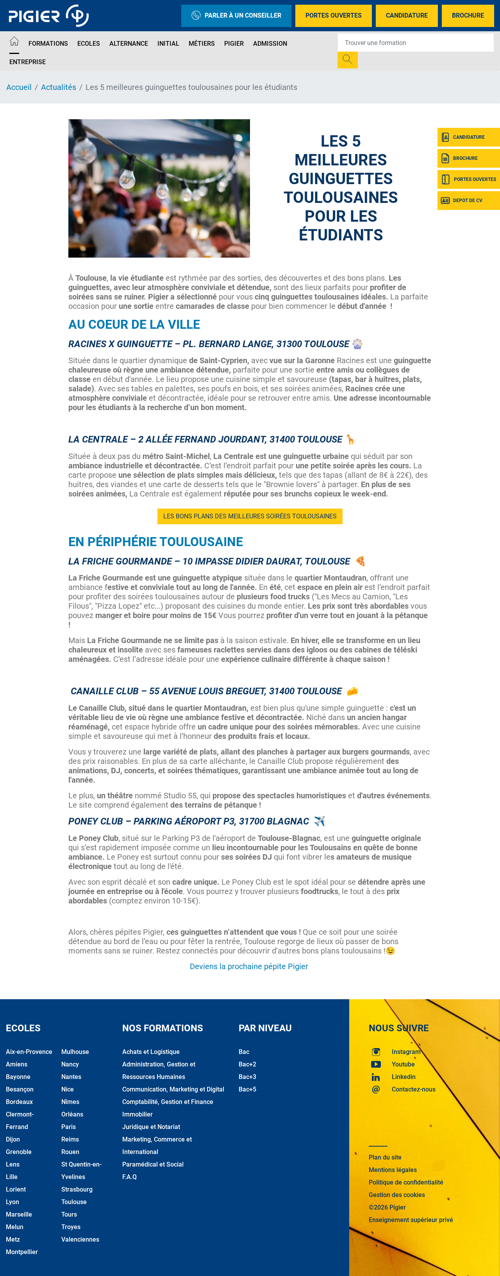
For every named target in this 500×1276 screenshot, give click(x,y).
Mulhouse (75, 1052)
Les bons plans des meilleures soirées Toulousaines (250, 516)
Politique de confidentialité (406, 1182)
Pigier (234, 43)
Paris (68, 1127)
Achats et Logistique (151, 1052)
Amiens (16, 1064)
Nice (67, 1089)
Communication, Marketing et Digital (173, 1089)
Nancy (70, 1064)
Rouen (70, 1152)
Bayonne (18, 1077)
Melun (14, 1227)
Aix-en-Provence (29, 1052)
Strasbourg (77, 1189)
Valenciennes (80, 1239)
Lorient (16, 1189)
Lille (12, 1177)
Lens (13, 1164)
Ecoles (88, 43)
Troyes (70, 1227)
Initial (168, 43)
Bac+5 (247, 1089)
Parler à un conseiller (243, 15)
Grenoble (19, 1152)
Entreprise (27, 62)
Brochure (468, 15)
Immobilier (137, 1114)
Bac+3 (247, 1077)
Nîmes (70, 1102)
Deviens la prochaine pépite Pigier (250, 966)
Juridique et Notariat (151, 1127)
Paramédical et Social (153, 1164)
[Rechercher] (348, 60)
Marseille (19, 1214)
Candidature (407, 15)
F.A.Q (129, 1177)
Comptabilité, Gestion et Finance (167, 1102)
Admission (270, 43)
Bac (244, 1052)
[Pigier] (51, 15)
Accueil (19, 87)
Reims (70, 1139)
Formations (48, 43)
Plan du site (385, 1157)
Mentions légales (393, 1170)
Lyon (12, 1202)
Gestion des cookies (397, 1195)
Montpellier (22, 1252)
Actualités (58, 87)
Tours (69, 1214)
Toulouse (74, 1202)
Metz (13, 1239)
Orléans (72, 1114)
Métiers (202, 43)
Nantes (71, 1077)
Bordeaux (19, 1102)
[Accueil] (14, 42)
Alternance (128, 43)
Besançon (20, 1089)
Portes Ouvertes (333, 15)
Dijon (13, 1139)
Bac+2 (247, 1064)
